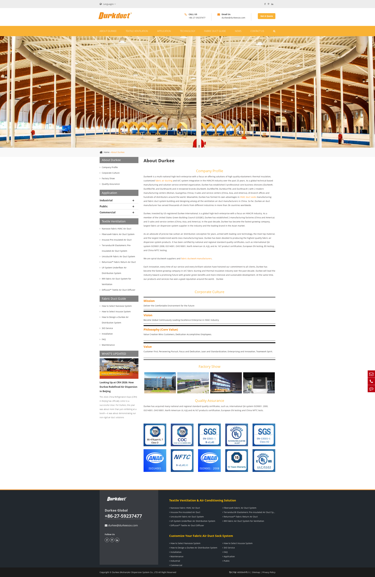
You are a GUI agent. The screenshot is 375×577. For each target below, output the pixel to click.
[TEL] (371, 381)
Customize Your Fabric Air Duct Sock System (201, 536)
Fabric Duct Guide (215, 31)
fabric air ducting (163, 180)
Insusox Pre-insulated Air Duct (185, 512)
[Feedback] (371, 388)
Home (106, 152)
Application (164, 31)
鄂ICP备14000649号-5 (239, 572)
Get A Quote (266, 16)
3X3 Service (229, 547)
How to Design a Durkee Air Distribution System (193, 547)
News (238, 31)
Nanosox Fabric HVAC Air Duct (185, 507)
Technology (187, 31)
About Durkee (108, 31)
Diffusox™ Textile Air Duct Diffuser (187, 525)
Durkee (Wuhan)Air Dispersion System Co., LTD (135, 572)
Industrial (106, 200)
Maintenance (176, 556)
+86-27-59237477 (123, 516)
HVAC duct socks (248, 197)
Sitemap (256, 572)
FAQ (225, 552)
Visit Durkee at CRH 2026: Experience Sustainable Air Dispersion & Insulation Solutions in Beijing (115, 389)
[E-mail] (371, 374)
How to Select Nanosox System (185, 543)
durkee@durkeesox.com (122, 525)
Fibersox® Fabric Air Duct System (239, 507)
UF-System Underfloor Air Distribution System (192, 521)
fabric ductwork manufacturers (196, 258)
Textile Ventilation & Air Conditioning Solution (202, 500)
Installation (175, 552)
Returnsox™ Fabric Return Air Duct (240, 516)
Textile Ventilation (137, 31)
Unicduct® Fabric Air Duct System (187, 516)
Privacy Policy (268, 572)
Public (104, 206)
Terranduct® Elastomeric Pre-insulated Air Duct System (249, 512)
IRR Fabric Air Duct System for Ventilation (243, 521)
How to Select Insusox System (238, 543)
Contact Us (257, 31)
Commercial (108, 212)
